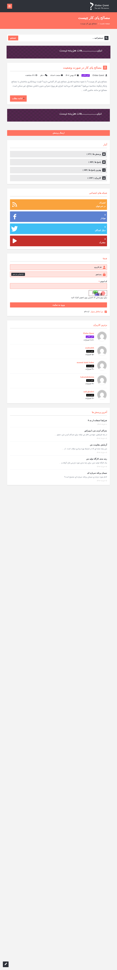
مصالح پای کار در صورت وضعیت (82, 67)
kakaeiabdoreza (87, 377)
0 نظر (42, 75)
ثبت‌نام (86, 311)
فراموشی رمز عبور (18, 274)
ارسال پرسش (58, 133)
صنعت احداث (55, 75)
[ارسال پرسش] (6, 964)
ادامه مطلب (17, 98)
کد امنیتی (103, 281)
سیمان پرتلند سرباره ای (97, 473)
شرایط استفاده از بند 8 (97, 420)
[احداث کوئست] (99, 6)
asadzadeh (89, 348)
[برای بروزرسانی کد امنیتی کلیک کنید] (98, 293)
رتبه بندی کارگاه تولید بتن (96, 459)
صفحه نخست (105, 23)
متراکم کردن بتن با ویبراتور (95, 431)
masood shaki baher (85, 362)
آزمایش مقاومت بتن (98, 445)
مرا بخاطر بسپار (97, 311)
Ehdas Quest (98, 75)
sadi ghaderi (88, 392)
